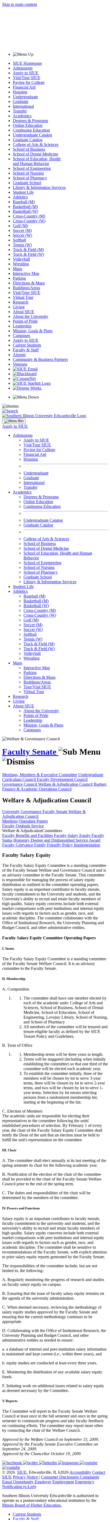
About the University (30, 316)
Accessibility (80, 1472)
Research (20, 302)
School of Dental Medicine (35, 154)
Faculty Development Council (62, 779)
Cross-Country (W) (29, 221)
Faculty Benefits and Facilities (27, 835)
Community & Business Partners (40, 359)
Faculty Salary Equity (73, 835)
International (23, 106)
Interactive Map (26, 273)
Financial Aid (24, 87)
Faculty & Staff (26, 350)
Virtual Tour (23, 297)
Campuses (21, 335)
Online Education (27, 125)
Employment (63, 1482)
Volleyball (21, 259)
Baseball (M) (24, 202)
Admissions (23, 68)
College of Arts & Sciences (35, 144)
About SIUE (23, 311)
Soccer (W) (22, 235)
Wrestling (21, 264)
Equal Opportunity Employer (26, 1482)
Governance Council (20, 784)
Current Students (27, 345)
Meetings (10, 821)
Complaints (89, 1477)
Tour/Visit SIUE (37, 687)
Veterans (20, 364)
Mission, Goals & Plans (33, 330)
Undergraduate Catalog (32, 135)
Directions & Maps (29, 283)
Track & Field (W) (28, 254)
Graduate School (27, 182)
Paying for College (29, 82)
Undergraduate (25, 96)
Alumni (19, 354)
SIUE (22, 1472)
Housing (20, 92)
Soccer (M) (22, 230)
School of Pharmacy (30, 178)
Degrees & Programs (30, 120)
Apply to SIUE (25, 73)
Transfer (20, 111)
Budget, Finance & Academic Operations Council (54, 786)
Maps (17, 268)
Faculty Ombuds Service (23, 826)
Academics (22, 116)
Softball (19, 240)
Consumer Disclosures (60, 1477)
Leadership (22, 326)
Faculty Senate (30, 751)
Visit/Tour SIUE (26, 77)
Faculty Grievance (18, 845)
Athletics (20, 197)
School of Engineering (32, 168)
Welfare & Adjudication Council (65, 784)
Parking (19, 278)
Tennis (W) (22, 245)
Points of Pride (25, 321)
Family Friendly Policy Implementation (67, 845)
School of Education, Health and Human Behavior (37, 161)
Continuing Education (31, 130)
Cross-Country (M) (29, 216)
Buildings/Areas (26, 288)
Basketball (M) (25, 206)
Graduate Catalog (27, 139)
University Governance (22, 811)
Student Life (23, 192)
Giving (19, 307)
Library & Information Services (39, 187)
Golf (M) (20, 225)
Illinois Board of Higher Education (31, 1505)
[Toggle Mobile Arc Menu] (14, 421)
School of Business (29, 149)
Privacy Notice (25, 1477)
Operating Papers (33, 821)
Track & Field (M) (28, 249)
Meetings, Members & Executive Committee (39, 774)
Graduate (20, 101)
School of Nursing (28, 173)
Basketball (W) (25, 211)
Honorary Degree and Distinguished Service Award (56, 840)
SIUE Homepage (27, 63)
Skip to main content (19, 4)
